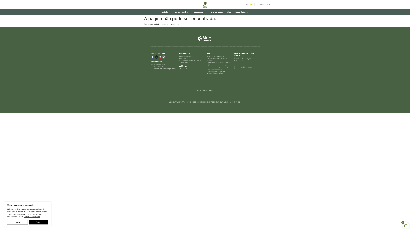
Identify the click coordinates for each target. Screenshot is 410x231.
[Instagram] (156, 57)
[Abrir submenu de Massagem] (206, 12)
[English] (247, 4)
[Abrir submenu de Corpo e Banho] (189, 12)
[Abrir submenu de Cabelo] (169, 12)
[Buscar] (141, 4)
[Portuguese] (251, 4)
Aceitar (38, 222)
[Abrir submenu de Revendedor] (247, 12)
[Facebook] (152, 57)
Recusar (17, 222)
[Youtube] (160, 57)
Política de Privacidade (32, 217)
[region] (27, 214)
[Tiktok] (163, 57)
